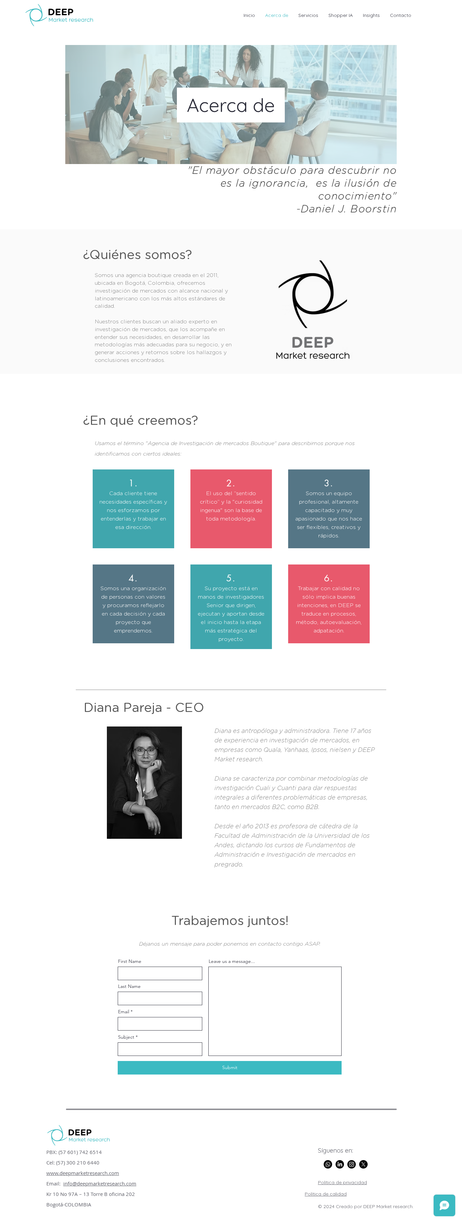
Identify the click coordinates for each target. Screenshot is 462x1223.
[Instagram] (351, 1164)
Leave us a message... (232, 961)
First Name (129, 961)
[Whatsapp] (328, 1164)
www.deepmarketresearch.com (82, 1173)
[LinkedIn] (340, 1164)
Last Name (129, 986)
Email (123, 1011)
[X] (363, 1164)
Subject (126, 1037)
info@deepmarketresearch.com (99, 1183)
